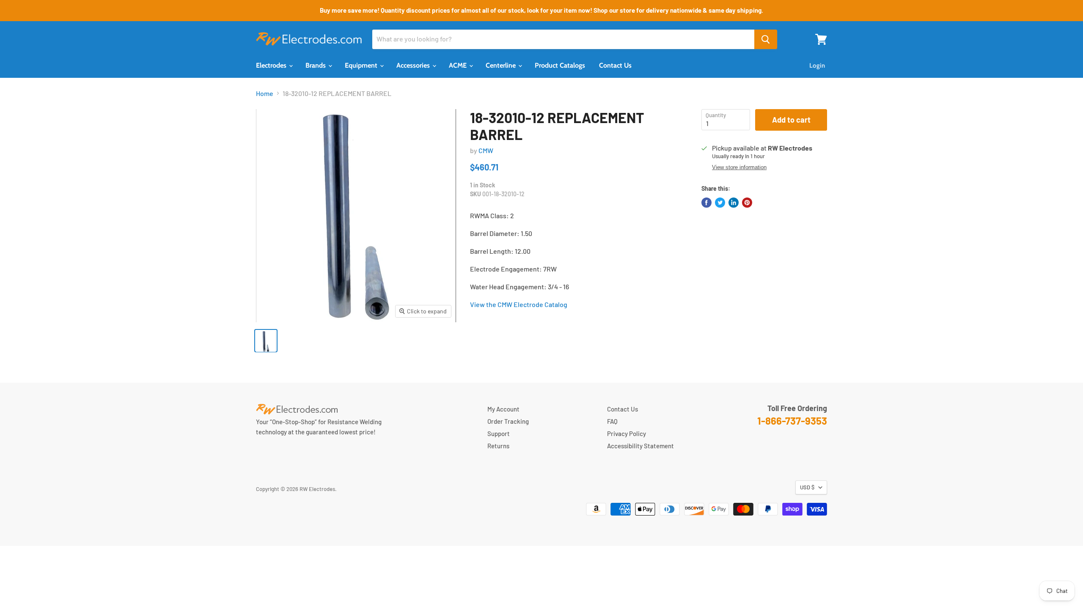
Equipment (362, 65)
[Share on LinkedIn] (733, 203)
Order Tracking (508, 421)
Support (498, 433)
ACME (458, 65)
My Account (503, 409)
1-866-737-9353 (792, 420)
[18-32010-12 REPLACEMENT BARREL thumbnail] (266, 340)
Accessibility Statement (640, 446)
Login (817, 65)
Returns (498, 446)
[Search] (765, 39)
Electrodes (272, 65)
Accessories (414, 65)
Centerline (501, 65)
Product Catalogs (560, 65)
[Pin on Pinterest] (747, 203)
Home (264, 93)
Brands (316, 65)
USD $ (807, 487)
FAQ (612, 421)
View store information (739, 167)
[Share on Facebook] (706, 203)
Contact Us (615, 65)
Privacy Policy (626, 433)
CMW (485, 150)
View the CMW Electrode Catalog (518, 304)
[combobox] (563, 39)
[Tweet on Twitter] (720, 203)
